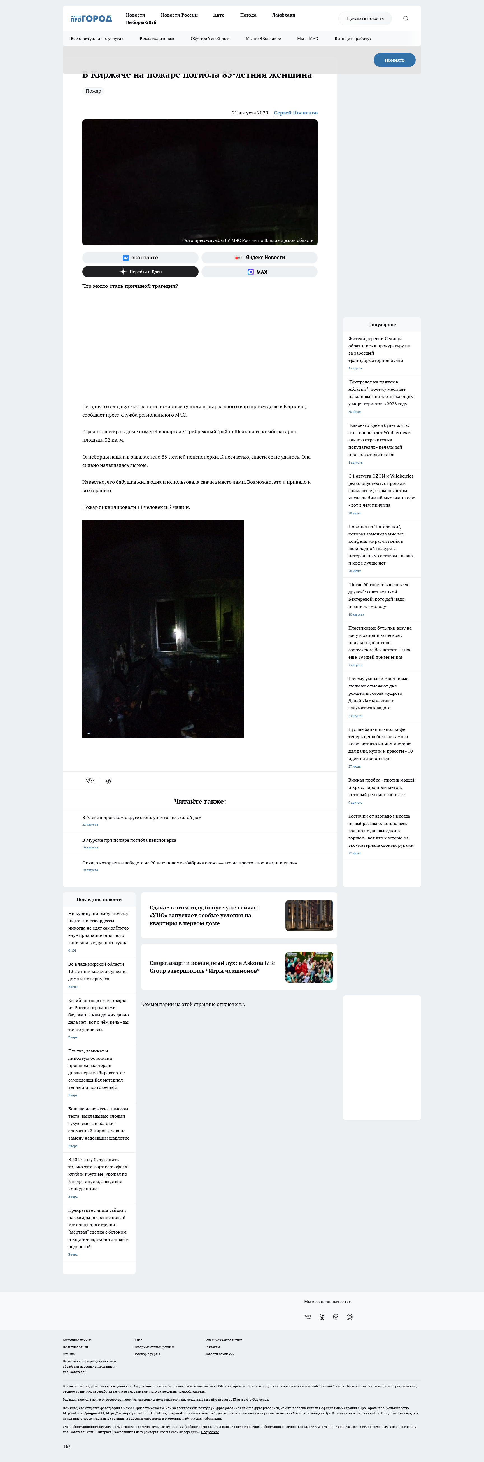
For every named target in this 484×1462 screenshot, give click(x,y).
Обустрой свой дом (210, 38)
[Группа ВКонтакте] (140, 257)
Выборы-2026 (141, 22)
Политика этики (75, 1347)
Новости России (179, 15)
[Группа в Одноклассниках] (322, 1317)
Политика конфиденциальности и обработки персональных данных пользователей (89, 1366)
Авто (219, 15)
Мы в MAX (307, 38)
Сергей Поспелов (296, 112)
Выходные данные (77, 1340)
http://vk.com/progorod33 (83, 1413)
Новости (135, 15)
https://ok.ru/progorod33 (126, 1413)
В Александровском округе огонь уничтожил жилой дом (142, 821)
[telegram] (110, 781)
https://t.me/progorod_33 (167, 1413)
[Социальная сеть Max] (259, 271)
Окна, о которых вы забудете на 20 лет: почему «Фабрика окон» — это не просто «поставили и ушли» (189, 866)
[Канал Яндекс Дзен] (140, 271)
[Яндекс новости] (259, 257)
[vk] (91, 781)
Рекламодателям (157, 38)
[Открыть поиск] (405, 18)
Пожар (93, 91)
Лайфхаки (283, 15)
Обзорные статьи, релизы (154, 1347)
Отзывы (69, 1354)
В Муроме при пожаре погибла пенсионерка (129, 843)
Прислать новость (365, 18)
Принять (395, 60)
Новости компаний (219, 1354)
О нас (138, 1340)
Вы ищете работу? (353, 38)
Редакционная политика (223, 1340)
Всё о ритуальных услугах (97, 38)
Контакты (212, 1347)
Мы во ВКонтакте (263, 38)
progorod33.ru (229, 1399)
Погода (248, 15)
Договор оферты (147, 1354)
